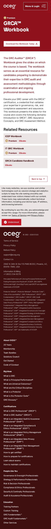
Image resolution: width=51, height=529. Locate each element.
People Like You (11, 471)
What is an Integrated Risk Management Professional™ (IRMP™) (21, 447)
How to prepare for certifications (18, 456)
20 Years (7, 345)
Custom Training (11, 510)
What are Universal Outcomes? (17, 384)
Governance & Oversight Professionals (21, 475)
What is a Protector (12, 392)
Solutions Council (11, 356)
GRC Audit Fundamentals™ (15, 518)
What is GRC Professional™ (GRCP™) (20, 411)
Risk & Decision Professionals (17, 483)
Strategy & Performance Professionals (21, 479)
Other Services (10, 522)
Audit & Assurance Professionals (18, 495)
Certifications (10, 406)
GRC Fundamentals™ (13, 514)
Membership (9, 349)
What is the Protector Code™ (16, 396)
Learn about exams (12, 460)
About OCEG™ (10, 340)
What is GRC (9, 376)
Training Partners (11, 506)
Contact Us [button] (8, 259)
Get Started (9, 360)
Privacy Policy (37, 215)
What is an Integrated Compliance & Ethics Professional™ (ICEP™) (20, 426)
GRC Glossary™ (10, 400)
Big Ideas (8, 371)
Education (8, 502)
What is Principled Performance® (18, 380)
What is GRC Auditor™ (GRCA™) (17, 415)
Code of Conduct (11, 365)
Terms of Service (19, 215)
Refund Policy (9, 250)
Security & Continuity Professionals (19, 491)
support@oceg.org (12, 254)
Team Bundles (10, 353)
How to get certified (12, 452)
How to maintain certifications (17, 464)
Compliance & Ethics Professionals (19, 487)
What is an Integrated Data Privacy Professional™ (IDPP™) (19, 440)
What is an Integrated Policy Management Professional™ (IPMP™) (22, 433)
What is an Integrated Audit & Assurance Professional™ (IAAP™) (22, 420)
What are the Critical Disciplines (18, 388)
